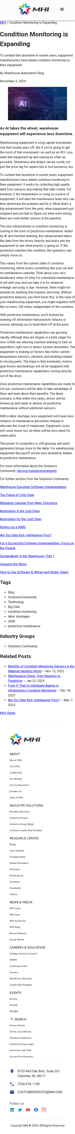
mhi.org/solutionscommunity (37, 471)
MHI (3, 23)
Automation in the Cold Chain (20, 511)
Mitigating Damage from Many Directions (28, 503)
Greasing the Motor (13, 564)
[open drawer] (62, 9)
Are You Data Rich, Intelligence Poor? (26, 535)
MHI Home (7, 713)
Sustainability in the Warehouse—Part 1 (27, 556)
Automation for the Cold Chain (20, 519)
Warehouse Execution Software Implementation (33, 487)
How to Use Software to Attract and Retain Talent (34, 572)
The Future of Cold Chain (17, 495)
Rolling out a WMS (13, 527)
